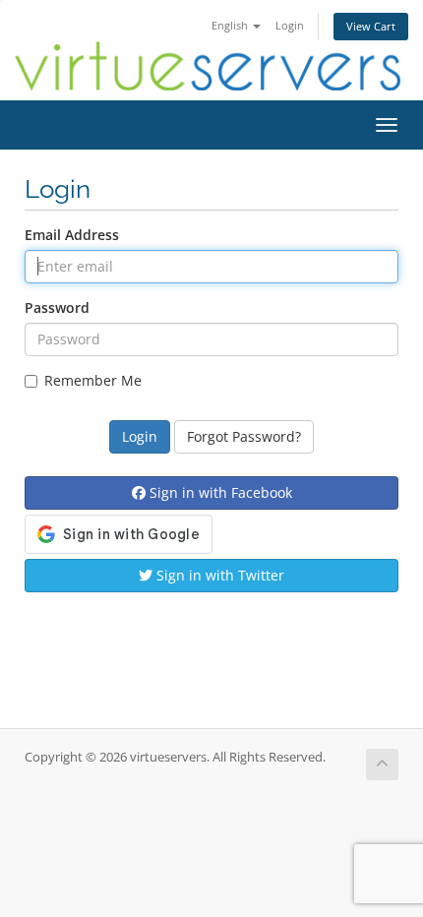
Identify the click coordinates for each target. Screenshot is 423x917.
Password (57, 307)
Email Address (72, 234)
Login (289, 25)
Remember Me (93, 380)
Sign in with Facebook (219, 492)
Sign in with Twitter (218, 575)
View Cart (370, 26)
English (231, 25)
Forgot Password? (244, 436)
